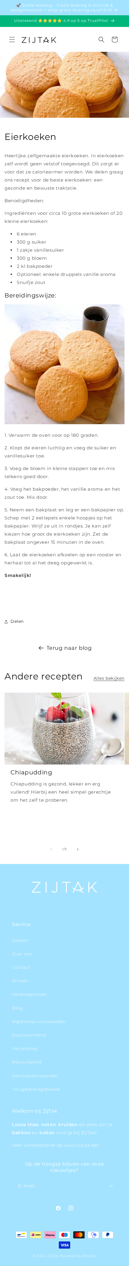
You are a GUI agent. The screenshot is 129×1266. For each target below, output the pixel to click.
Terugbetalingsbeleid (36, 1089)
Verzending (25, 1048)
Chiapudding (31, 772)
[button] (12, 39)
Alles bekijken (109, 678)
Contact (21, 967)
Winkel (20, 981)
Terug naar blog (69, 648)
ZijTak (52, 1256)
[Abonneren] (110, 1186)
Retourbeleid (26, 1062)
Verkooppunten (29, 994)
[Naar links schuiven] (51, 849)
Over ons (22, 954)
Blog (17, 1008)
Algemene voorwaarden (39, 1021)
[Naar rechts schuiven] (77, 849)
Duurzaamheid (28, 1035)
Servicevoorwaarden (35, 1075)
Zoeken (20, 940)
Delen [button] (17, 621)
